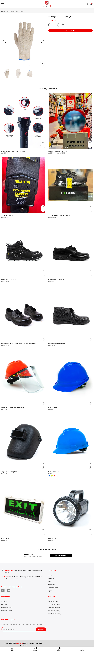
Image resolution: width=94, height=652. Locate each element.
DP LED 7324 (52, 538)
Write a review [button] (60, 555)
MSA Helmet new (53, 472)
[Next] (42, 41)
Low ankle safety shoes (56, 279)
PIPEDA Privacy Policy (54, 614)
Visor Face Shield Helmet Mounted (12, 408)
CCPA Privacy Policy (54, 604)
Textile (50, 575)
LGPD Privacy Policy (54, 611)
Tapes (50, 591)
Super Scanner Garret (8, 215)
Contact (4, 604)
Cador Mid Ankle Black (8, 279)
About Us (4, 601)
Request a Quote (6, 608)
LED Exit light (5, 538)
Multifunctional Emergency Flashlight (13, 151)
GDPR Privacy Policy (54, 608)
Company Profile (6, 611)
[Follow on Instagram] (8, 590)
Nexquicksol (23, 645)
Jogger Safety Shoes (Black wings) (60, 215)
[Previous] (4, 41)
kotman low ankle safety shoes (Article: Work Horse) (19, 344)
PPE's (49, 581)
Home (3, 11)
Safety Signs (52, 578)
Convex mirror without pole (57, 151)
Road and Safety (53, 588)
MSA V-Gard (52, 408)
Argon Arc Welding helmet (10, 472)
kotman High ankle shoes (56, 344)
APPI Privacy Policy (53, 601)
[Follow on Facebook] (2, 590)
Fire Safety (51, 585)
